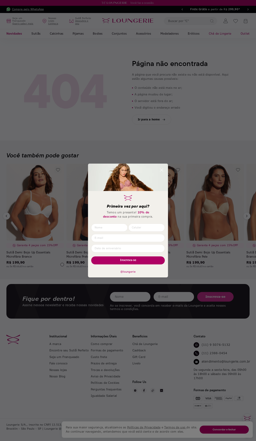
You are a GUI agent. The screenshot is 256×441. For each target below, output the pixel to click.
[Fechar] (161, 170)
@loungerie (128, 271)
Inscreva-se (128, 260)
